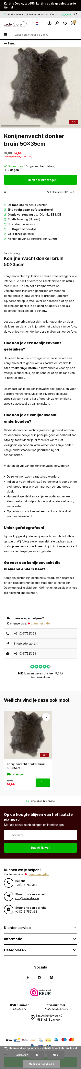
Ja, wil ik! (64, 537)
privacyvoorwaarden (17, 551)
